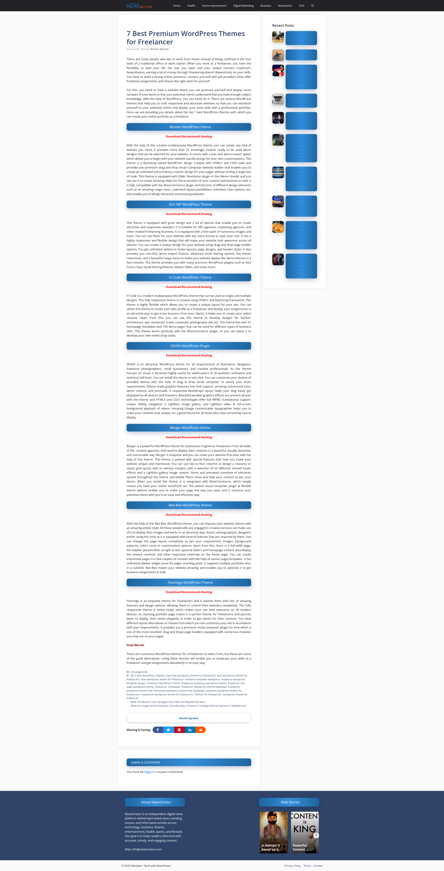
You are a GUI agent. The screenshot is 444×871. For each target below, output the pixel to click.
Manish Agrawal (188, 718)
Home (176, 5)
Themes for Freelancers (208, 694)
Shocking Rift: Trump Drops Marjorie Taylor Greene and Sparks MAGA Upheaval (300, 266)
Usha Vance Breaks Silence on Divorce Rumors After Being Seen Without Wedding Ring (302, 77)
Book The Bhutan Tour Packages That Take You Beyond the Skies (168, 702)
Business (266, 5)
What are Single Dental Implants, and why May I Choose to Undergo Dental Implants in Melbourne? (188, 705)
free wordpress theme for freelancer (162, 679)
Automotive (285, 5)
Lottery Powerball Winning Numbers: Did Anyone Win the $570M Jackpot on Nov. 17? (302, 179)
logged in (150, 772)
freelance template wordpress (202, 679)
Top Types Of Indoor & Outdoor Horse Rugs (302, 38)
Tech (301, 5)
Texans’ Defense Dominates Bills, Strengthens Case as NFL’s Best (302, 120)
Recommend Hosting (197, 136)
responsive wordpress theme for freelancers (167, 694)
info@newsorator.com (147, 849)
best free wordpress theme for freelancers (191, 675)
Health (191, 5)
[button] (312, 5)
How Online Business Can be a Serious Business (302, 100)
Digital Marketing (243, 5)
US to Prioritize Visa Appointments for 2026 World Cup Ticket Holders (302, 206)
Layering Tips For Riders (301, 54)
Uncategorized (139, 672)
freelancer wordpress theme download (204, 686)
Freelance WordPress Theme (163, 683)
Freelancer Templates (167, 686)
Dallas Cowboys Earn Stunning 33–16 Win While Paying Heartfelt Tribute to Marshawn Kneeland (302, 148)
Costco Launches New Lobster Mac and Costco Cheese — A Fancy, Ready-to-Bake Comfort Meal (302, 235)
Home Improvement (214, 5)
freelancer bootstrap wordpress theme (204, 683)
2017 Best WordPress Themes (148, 675)
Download (173, 136)
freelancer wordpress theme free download (179, 690)
